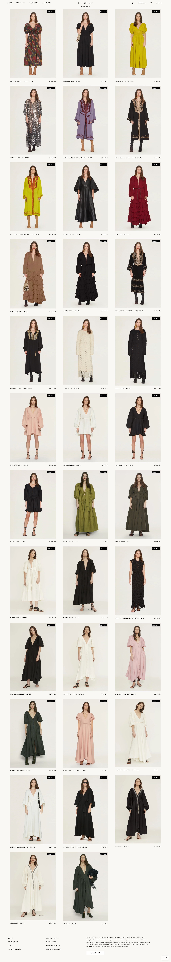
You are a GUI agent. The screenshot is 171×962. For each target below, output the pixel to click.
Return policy (52, 938)
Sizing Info (51, 942)
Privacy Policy (14, 949)
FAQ (9, 945)
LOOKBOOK (47, 3)
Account (142, 3)
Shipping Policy (53, 945)
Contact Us (13, 942)
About (10, 938)
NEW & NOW (20, 3)
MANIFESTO (34, 3)
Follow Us (95, 953)
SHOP (10, 3)
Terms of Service (53, 949)
